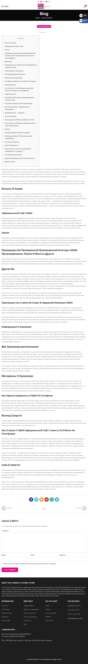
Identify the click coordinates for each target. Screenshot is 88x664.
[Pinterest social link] (46, 499)
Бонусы (7, 129)
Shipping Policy (29, 605)
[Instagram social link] (43, 1)
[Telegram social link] (57, 499)
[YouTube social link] (46, 1)
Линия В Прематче (11, 145)
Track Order (50, 620)
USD (83, 15)
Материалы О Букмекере (14, 78)
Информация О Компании (14, 71)
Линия (7, 50)
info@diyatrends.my (74, 605)
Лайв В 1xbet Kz (10, 94)
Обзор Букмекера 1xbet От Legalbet (17, 132)
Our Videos (5, 609)
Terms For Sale (6, 613)
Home (37, 18)
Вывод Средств (10, 85)
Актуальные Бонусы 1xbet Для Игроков (18, 103)
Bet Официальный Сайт (13, 155)
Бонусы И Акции (10, 43)
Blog (25, 624)
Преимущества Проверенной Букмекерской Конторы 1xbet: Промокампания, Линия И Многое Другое (20, 55)
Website (62, 555)
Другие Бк (8, 61)
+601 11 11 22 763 (74, 614)
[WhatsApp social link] (49, 1)
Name (4, 555)
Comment (5, 530)
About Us (5, 605)
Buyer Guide (6, 620)
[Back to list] (44, 508)
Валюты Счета (10, 162)
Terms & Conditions (30, 617)
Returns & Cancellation (31, 609)
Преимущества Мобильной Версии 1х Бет (19, 120)
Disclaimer (5, 617)
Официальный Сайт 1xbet (14, 46)
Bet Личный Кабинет (12, 142)
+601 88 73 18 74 (73, 610)
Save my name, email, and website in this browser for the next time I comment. (30, 564)
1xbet (26, 281)
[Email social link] (41, 1)
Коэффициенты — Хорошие (14, 113)
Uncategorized (47, 18)
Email (33, 555)
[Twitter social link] (36, 499)
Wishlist (48, 617)
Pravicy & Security (30, 613)
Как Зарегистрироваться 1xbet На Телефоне (20, 81)
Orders (48, 609)
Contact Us (27, 620)
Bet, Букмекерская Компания (15, 74)
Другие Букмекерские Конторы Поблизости (20, 158)
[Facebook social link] (38, 1)
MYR (83, 20)
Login (47, 605)
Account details (51, 613)
